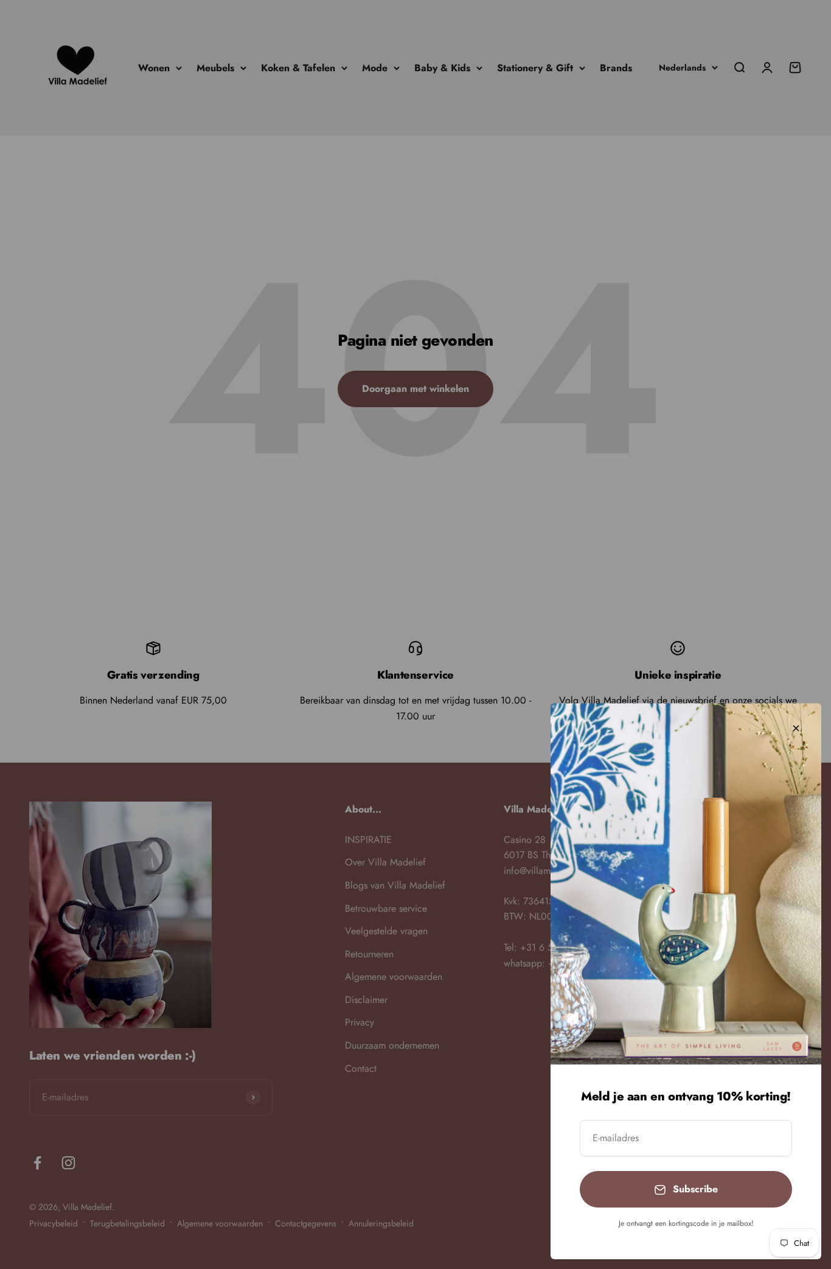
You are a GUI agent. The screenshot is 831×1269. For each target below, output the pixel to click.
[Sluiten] (796, 728)
